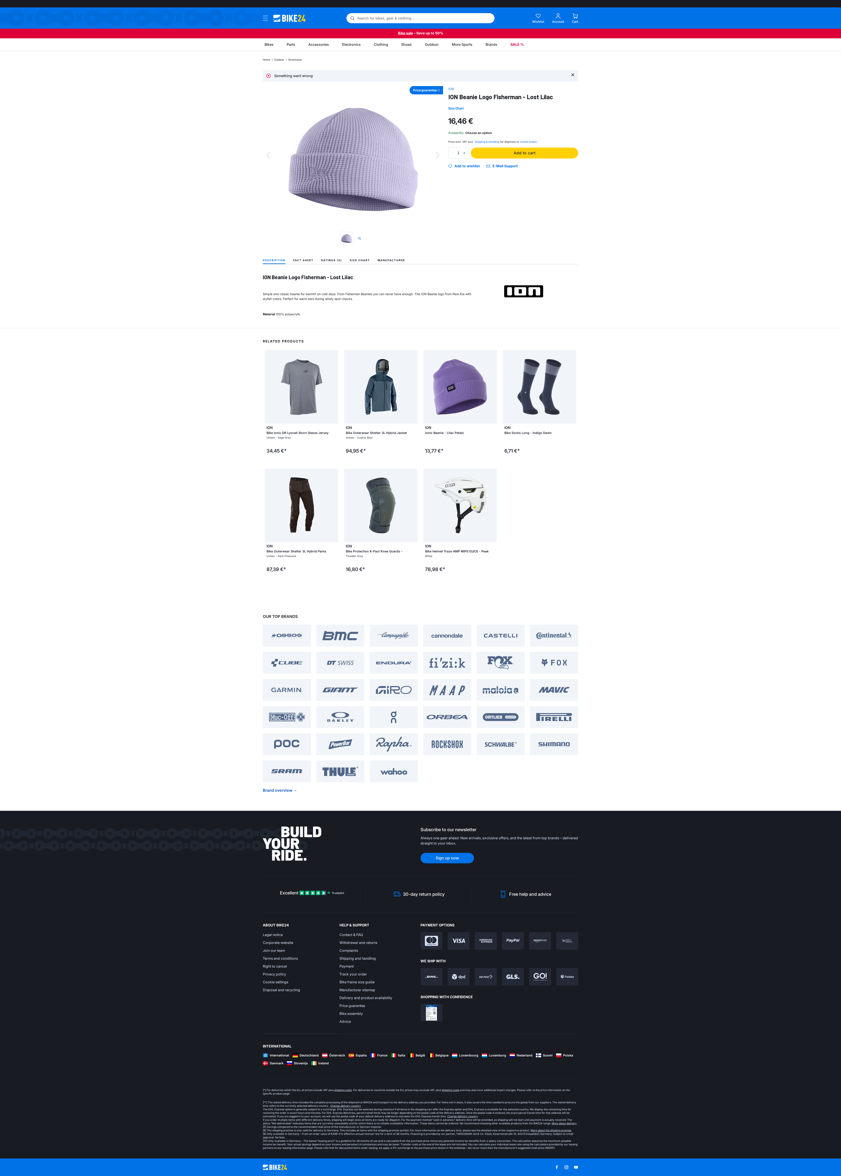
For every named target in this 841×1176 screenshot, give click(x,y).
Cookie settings (275, 982)
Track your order (353, 974)
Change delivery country (345, 1105)
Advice (345, 1021)
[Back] (268, 155)
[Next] (437, 155)
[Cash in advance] (567, 941)
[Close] (573, 74)
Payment (346, 966)
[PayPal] (513, 941)
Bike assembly (351, 1013)
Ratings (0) (331, 260)
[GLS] (513, 977)
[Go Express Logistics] (540, 977)
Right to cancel (275, 966)
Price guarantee (352, 1005)
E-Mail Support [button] (505, 166)
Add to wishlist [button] (467, 166)
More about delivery (564, 1123)
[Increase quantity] (464, 153)
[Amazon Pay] (540, 941)
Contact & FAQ (351, 935)
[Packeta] (567, 977)
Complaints (348, 950)
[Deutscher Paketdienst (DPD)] (459, 977)
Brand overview (277, 790)
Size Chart (456, 108)
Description (274, 260)
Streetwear (295, 59)
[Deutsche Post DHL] (431, 977)
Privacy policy (274, 974)
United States (528, 141)
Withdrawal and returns (358, 942)
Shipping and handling (357, 958)
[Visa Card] (459, 941)
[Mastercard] (431, 941)
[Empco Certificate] (431, 1012)
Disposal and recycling (281, 990)
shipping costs (343, 1090)
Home (266, 59)
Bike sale (405, 33)
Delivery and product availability (365, 998)
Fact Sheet (303, 260)
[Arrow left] (269, 387)
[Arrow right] (334, 387)
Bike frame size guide (357, 982)
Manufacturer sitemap (357, 990)
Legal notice (273, 935)
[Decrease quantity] (453, 153)
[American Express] (486, 941)
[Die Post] (486, 977)
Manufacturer (391, 260)
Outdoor (279, 59)
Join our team (274, 950)
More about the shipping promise (551, 1130)
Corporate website (278, 942)
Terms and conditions (280, 958)
